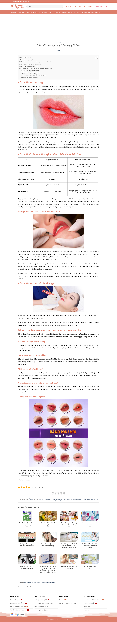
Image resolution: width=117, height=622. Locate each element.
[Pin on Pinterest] (61, 493)
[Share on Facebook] (52, 493)
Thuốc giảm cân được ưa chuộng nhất (69, 567)
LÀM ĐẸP (37, 12)
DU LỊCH (64, 12)
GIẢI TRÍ (70, 12)
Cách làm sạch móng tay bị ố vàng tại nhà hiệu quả (69, 524)
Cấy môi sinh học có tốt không (71, 499)
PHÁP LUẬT (77, 12)
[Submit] (61, 6)
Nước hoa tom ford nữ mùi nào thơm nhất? (27, 567)
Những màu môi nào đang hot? (31, 77)
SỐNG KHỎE (21, 12)
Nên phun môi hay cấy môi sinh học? (30, 64)
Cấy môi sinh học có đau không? (31, 70)
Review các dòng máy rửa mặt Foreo (90, 524)
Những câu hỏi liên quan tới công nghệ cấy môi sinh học (36, 68)
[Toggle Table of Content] (95, 57)
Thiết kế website (59, 620)
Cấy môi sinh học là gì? (26, 60)
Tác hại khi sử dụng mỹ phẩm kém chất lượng (27, 545)
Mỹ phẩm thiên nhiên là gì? (48, 524)
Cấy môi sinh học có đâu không (55, 499)
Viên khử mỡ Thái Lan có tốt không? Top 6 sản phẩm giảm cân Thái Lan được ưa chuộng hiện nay (48, 569)
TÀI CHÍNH (57, 12)
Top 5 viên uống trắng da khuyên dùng (27, 524)
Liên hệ (97, 12)
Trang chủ (13, 12)
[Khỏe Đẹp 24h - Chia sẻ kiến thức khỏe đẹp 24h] (17, 6)
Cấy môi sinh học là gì (84, 499)
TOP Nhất (91, 12)
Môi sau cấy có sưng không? (30, 73)
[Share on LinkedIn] (64, 493)
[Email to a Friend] (58, 493)
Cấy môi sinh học (43, 499)
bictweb (59, 50)
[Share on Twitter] (55, 493)
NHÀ (50, 12)
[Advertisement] (58, 27)
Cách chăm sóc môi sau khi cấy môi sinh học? (34, 75)
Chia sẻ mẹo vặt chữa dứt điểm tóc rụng (48, 545)
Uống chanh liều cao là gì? (89, 567)
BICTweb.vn (70, 620)
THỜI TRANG (30, 12)
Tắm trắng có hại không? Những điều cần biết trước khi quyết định (69, 545)
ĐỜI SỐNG (84, 12)
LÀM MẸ (44, 12)
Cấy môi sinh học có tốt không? (29, 66)
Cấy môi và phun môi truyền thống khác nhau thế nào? (35, 62)
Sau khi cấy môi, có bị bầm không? (32, 72)
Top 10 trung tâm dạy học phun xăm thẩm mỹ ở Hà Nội (39, 582)
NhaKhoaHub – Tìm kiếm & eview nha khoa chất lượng (90, 545)
